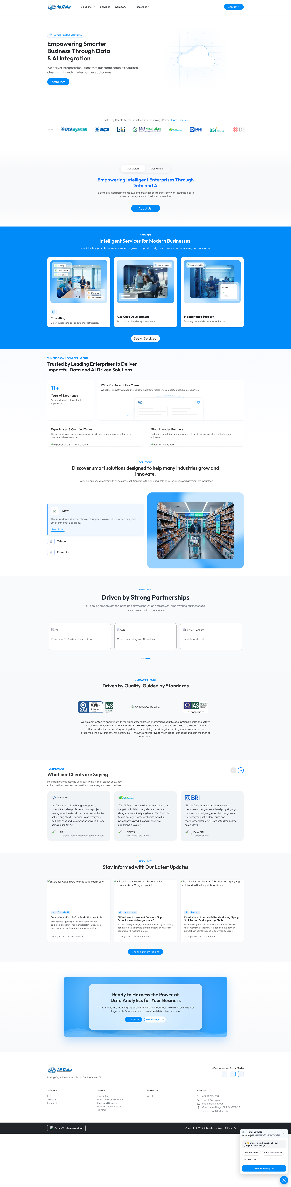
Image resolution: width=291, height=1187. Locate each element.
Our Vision (133, 168)
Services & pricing (251, 1152)
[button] (88, 7)
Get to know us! (155, 1057)
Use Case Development (110, 1137)
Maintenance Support (109, 1144)
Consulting (103, 1134)
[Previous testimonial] (233, 809)
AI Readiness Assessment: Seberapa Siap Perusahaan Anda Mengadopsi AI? (140, 957)
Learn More (58, 82)
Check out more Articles (145, 990)
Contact (233, 6)
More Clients (178, 120)
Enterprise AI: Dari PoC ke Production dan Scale (76, 955)
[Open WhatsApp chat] (284, 1180)
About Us (145, 208)
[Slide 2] (145, 696)
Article (150, 1134)
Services (105, 6)
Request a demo (251, 1159)
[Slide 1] (141, 696)
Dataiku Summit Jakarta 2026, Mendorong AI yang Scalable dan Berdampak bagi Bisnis (211, 957)
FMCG (50, 1134)
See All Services (145, 338)
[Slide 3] (149, 696)
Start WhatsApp (262, 1168)
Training (101, 1147)
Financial (52, 1141)
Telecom (52, 1137)
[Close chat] (284, 1133)
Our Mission (157, 168)
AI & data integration (273, 1152)
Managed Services (107, 1141)
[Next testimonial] (241, 809)
